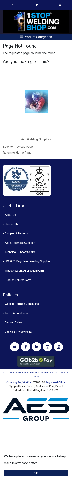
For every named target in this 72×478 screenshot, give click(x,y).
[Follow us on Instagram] (47, 346)
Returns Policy (13, 322)
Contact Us (11, 224)
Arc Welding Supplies (36, 139)
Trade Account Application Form (24, 270)
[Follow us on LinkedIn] (36, 346)
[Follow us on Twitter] (14, 346)
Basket (36, 5)
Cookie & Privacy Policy (18, 331)
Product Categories (37, 37)
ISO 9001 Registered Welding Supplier (27, 261)
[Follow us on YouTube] (58, 346)
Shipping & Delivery (16, 233)
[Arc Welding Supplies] (36, 102)
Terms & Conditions (16, 313)
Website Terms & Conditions (22, 303)
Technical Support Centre (20, 251)
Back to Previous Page (18, 146)
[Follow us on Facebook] (25, 346)
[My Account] (12, 5)
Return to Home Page (17, 152)
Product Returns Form (18, 280)
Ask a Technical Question (20, 242)
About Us (10, 214)
